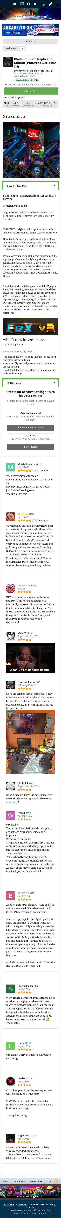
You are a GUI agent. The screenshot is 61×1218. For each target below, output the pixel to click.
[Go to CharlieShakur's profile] (10, 989)
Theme (33, 1204)
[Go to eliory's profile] (10, 1046)
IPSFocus (22, 1204)
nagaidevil (23, 1135)
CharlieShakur (25, 986)
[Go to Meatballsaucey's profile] (10, 467)
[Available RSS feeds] (56, 1181)
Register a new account (30, 427)
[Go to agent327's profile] (10, 516)
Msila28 (22, 633)
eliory (21, 1043)
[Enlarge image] (30, 658)
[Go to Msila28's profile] (10, 636)
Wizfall (21, 813)
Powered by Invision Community (30, 1213)
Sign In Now (30, 447)
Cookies (30, 1207)
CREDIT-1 (23, 783)
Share (31, 41)
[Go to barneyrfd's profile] (10, 895)
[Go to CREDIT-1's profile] (10, 786)
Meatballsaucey (26, 464)
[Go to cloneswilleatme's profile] (10, 685)
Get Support (31, 91)
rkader (21, 1078)
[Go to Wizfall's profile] (10, 815)
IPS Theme (8, 1204)
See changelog (14, 344)
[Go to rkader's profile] (10, 1081)
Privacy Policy (48, 1204)
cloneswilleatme (27, 682)
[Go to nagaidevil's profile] (10, 1138)
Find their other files (41, 71)
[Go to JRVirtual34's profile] (10, 588)
